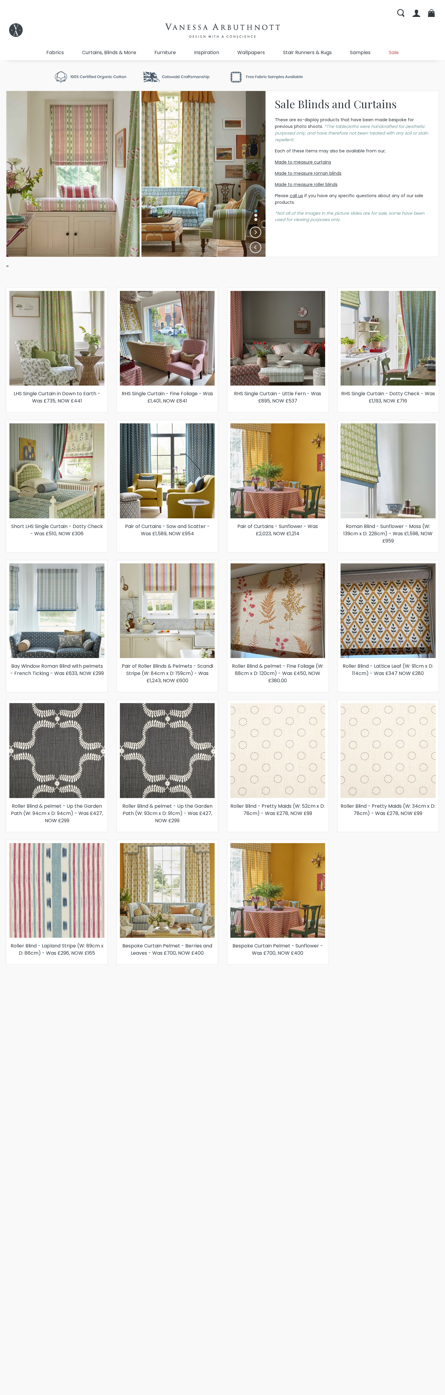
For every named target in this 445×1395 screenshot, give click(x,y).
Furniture (165, 52)
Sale (394, 52)
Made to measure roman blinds (308, 173)
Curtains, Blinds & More (109, 52)
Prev (255, 247)
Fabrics (55, 52)
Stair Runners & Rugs (307, 52)
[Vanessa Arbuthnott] (16, 30)
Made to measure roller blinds (306, 184)
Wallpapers (251, 52)
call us (296, 196)
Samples (360, 52)
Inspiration (206, 52)
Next (255, 232)
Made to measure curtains (303, 162)
